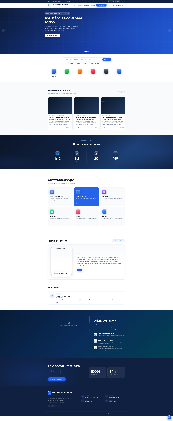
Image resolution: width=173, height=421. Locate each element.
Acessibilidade (99, 413)
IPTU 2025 (71, 63)
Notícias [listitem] (93, 5)
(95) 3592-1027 (88, 401)
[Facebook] (122, 1)
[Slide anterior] (3, 30)
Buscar (106, 59)
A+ (113, 1)
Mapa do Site (122, 413)
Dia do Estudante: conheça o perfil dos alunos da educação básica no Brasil (86, 118)
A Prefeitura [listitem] (79, 5)
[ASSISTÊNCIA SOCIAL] (60, 105)
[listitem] (54, 72)
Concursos (85, 63)
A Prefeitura (115, 413)
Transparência (107, 413)
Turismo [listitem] (109, 5)
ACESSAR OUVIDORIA (56, 379)
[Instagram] (124, 1)
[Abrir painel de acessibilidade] (169, 417)
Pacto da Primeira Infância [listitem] (118, 5)
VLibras (118, 1)
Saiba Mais (49, 35)
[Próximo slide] (169, 30)
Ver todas (120, 92)
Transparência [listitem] (102, 5)
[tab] (84, 51)
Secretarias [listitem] (86, 5)
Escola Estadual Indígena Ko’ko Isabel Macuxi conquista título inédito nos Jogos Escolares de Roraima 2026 (112, 119)
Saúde (91, 63)
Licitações (78, 63)
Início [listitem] (74, 5)
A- (108, 1)
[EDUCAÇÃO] (86, 105)
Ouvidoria (97, 63)
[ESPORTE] (113, 105)
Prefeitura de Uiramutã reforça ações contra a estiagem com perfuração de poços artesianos (59, 119)
